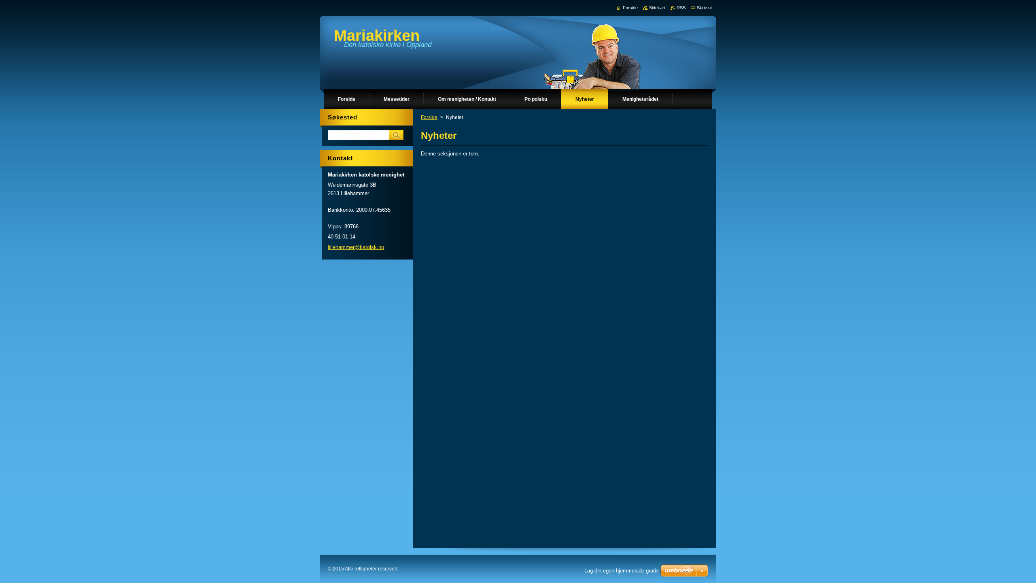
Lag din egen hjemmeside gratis (621, 571)
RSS (681, 7)
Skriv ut (704, 7)
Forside (429, 117)
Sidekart (657, 7)
